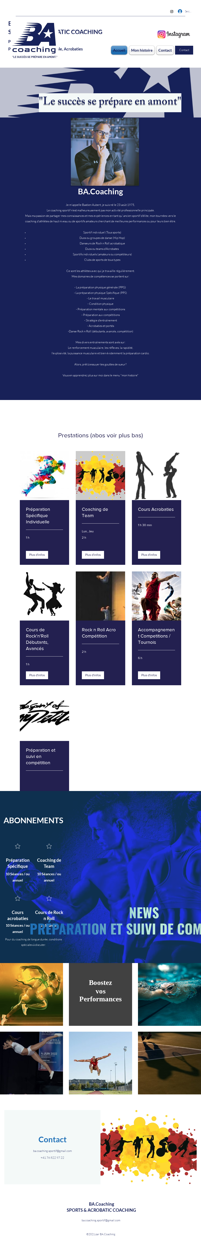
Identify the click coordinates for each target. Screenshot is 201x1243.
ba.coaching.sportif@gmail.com (52, 1151)
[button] (37, 555)
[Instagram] (172, 11)
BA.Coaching (101, 1204)
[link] (44, 515)
